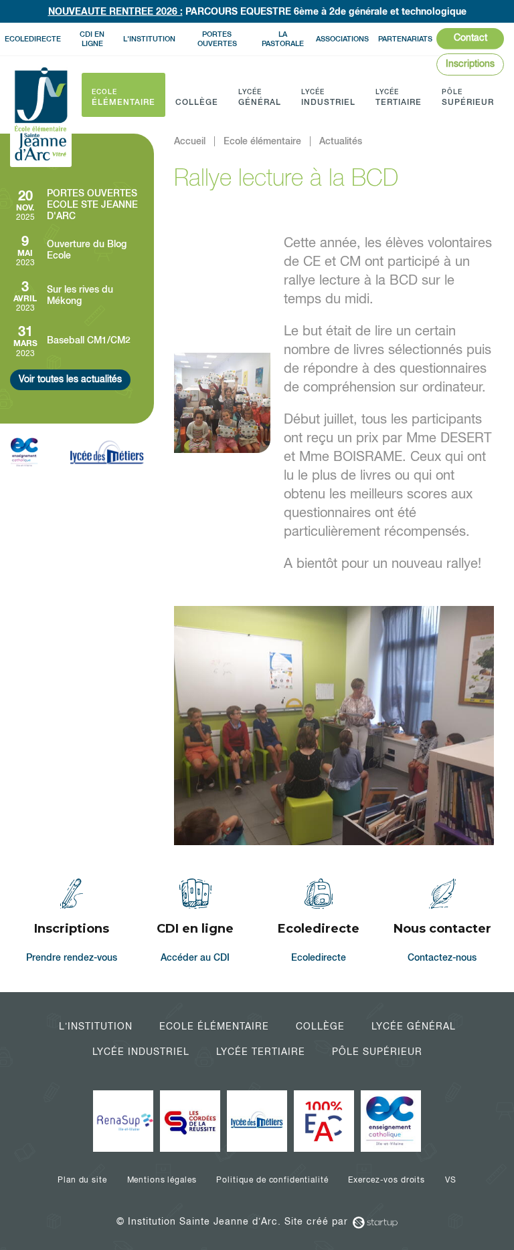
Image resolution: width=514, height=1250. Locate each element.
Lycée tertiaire (260, 1051)
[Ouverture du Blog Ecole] (77, 250)
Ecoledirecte (33, 39)
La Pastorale (283, 38)
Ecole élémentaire (214, 1026)
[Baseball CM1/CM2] (77, 340)
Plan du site (82, 1180)
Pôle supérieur (377, 1051)
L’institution (96, 1026)
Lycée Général (413, 1026)
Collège (320, 1026)
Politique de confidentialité (272, 1180)
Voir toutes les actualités (70, 378)
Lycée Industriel (140, 1051)
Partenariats (405, 39)
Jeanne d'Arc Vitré (41, 115)
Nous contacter (443, 922)
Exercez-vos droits (386, 1180)
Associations (342, 39)
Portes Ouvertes (217, 38)
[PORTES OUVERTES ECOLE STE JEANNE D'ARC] (77, 204)
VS (450, 1180)
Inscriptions (470, 63)
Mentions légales (162, 1180)
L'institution (149, 39)
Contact (470, 37)
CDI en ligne (92, 38)
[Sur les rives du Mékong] (77, 295)
